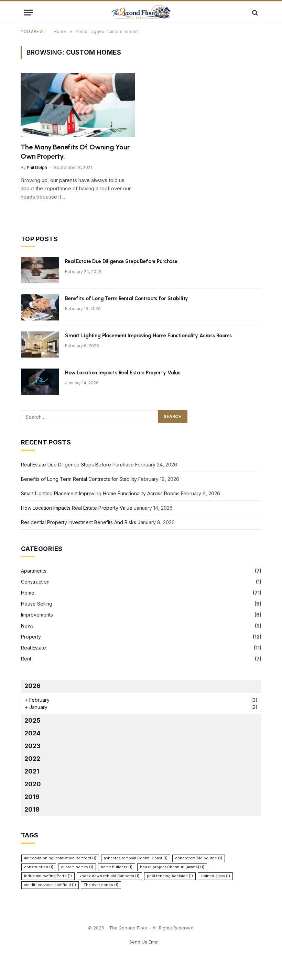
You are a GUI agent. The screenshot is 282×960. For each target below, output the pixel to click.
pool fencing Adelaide (170, 876)
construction (38, 867)
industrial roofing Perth (48, 876)
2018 (32, 809)
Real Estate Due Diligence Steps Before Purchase (121, 261)
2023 (32, 745)
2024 (32, 733)
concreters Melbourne (198, 858)
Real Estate (33, 648)
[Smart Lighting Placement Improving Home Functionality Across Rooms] (40, 344)
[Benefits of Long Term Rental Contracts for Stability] (40, 307)
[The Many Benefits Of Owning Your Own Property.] (78, 105)
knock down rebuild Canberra (109, 876)
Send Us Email (144, 942)
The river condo (101, 885)
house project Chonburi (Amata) (172, 867)
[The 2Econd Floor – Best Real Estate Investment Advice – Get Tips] (141, 12)
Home (27, 593)
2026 (32, 685)
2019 (32, 796)
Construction (35, 582)
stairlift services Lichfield (50, 885)
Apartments (33, 571)
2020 (32, 784)
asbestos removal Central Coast (135, 858)
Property (31, 637)
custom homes (77, 867)
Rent (26, 659)
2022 (32, 758)
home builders (116, 867)
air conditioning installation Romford (60, 858)
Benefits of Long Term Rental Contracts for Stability (126, 298)
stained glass (215, 876)
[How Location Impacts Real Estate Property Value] (40, 382)
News (27, 626)
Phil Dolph (37, 167)
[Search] (254, 12)
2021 (31, 771)
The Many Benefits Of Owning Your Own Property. (75, 151)
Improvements (37, 615)
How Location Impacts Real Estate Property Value (123, 373)
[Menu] (28, 12)
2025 (32, 720)
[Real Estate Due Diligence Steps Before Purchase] (40, 270)
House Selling (36, 604)
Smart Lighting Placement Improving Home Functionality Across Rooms (148, 335)
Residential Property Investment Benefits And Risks (78, 522)
